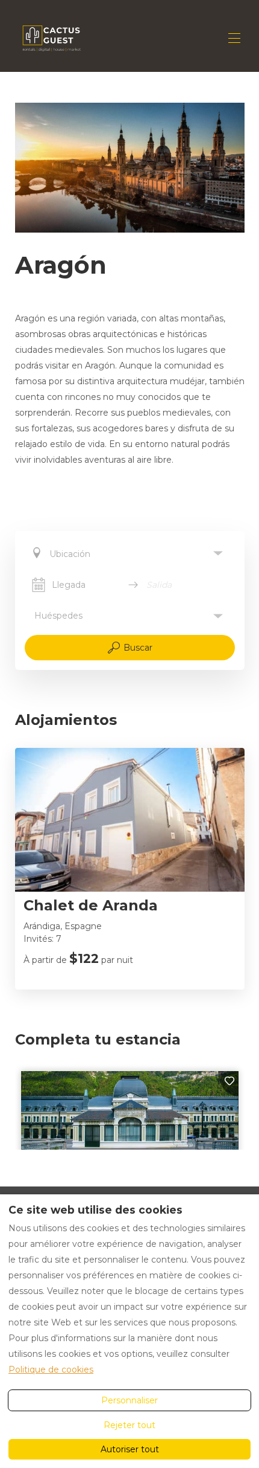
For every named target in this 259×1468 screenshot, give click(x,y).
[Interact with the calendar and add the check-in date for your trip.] (38, 585)
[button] (130, 616)
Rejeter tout (129, 1425)
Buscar (137, 647)
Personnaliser (129, 1400)
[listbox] (130, 553)
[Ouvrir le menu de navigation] (234, 38)
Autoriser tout (130, 1449)
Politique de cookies (50, 1369)
